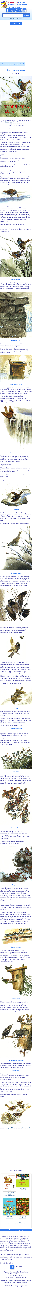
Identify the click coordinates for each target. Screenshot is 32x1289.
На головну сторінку (16, 1230)
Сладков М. (9, 1128)
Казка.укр (8, 122)
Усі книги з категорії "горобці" (16, 1223)
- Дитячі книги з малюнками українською (17, 4)
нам (9, 1280)
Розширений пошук (16, 18)
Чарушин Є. (26, 1128)
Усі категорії (16, 23)
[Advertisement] (16, 43)
